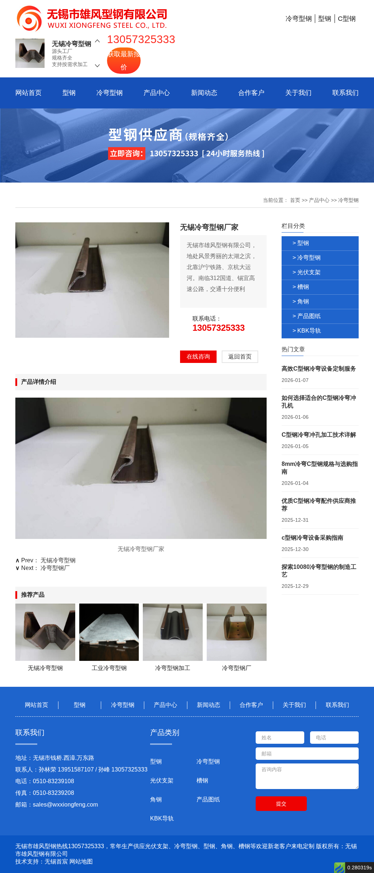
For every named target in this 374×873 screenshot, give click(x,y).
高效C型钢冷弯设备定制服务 (319, 368)
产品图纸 (208, 799)
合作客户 (251, 92)
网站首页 (28, 92)
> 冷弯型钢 (307, 257)
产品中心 (157, 92)
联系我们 (345, 92)
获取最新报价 (123, 60)
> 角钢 (301, 301)
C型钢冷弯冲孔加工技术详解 (319, 435)
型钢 (69, 92)
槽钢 (202, 780)
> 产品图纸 (307, 316)
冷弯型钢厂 (55, 568)
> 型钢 (301, 243)
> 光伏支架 (307, 272)
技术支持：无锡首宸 (41, 861)
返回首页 (240, 356)
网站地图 (81, 861)
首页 (295, 200)
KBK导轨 (162, 818)
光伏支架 (161, 780)
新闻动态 (204, 92)
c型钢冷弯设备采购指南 (312, 538)
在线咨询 (198, 356)
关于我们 (298, 92)
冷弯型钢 (109, 92)
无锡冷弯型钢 (71, 43)
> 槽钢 (301, 287)
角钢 (156, 799)
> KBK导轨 (307, 331)
